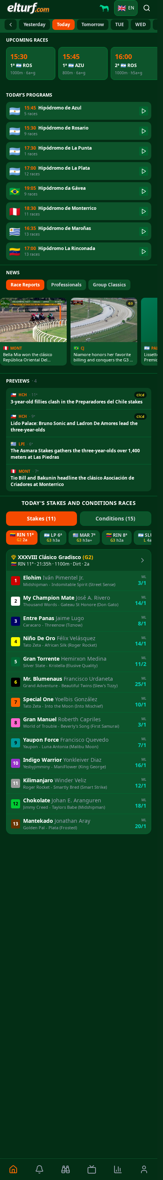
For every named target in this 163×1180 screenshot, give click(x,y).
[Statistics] (118, 1169)
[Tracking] (65, 1169)
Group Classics (109, 284)
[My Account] (144, 1169)
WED (140, 24)
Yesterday (34, 24)
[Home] (13, 1169)
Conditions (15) (115, 518)
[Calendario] (11, 24)
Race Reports (25, 284)
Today (63, 24)
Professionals (66, 284)
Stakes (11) (41, 518)
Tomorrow (93, 24)
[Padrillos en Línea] (104, 8)
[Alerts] (39, 1169)
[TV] (91, 1169)
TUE (119, 24)
